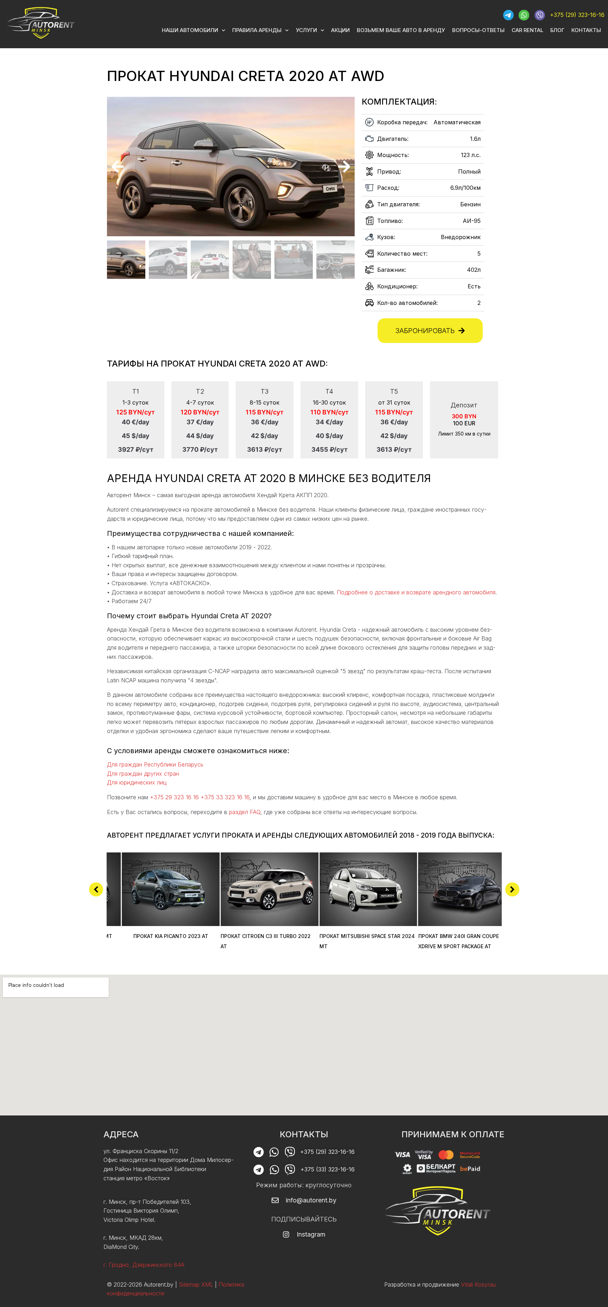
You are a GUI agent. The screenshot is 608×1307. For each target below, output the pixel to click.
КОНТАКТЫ (586, 30)
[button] (117, 167)
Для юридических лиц (136, 782)
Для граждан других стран (143, 773)
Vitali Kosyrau (478, 1284)
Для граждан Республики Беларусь (155, 764)
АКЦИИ (340, 30)
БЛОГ (557, 30)
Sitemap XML (196, 1284)
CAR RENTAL (527, 30)
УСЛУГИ (306, 30)
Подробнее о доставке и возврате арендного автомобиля (416, 592)
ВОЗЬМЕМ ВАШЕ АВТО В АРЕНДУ (401, 30)
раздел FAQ (244, 811)
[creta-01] (231, 166)
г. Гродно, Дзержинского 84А (143, 1264)
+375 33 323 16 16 (225, 797)
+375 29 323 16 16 (174, 797)
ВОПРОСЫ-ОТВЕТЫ (478, 30)
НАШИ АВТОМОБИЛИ (190, 30)
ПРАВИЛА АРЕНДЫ (256, 30)
